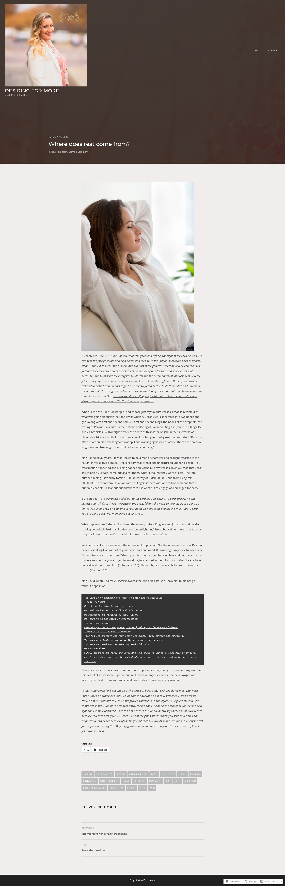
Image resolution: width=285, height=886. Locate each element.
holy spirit (168, 774)
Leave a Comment (78, 151)
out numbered (109, 780)
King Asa (195, 774)
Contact (274, 50)
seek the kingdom (94, 787)
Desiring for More (32, 91)
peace (126, 780)
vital (142, 787)
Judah (182, 774)
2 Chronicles (104, 774)
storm (131, 787)
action (120, 774)
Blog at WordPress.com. (142, 880)
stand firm (116, 787)
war (152, 787)
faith (64, 151)
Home (245, 50)
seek (177, 780)
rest (168, 780)
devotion (56, 151)
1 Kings (87, 774)
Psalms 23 (155, 780)
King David (89, 780)
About (258, 50)
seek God (190, 780)
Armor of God (138, 774)
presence (139, 780)
